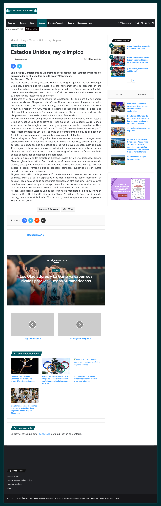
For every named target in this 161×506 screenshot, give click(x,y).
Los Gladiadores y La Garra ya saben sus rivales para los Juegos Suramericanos (56, 278)
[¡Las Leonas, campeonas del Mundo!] (118, 72)
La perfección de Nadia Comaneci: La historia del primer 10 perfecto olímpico (23, 378)
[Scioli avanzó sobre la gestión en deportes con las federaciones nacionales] (118, 107)
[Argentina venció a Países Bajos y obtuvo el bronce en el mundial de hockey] (118, 61)
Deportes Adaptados (56, 23)
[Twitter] (19, 66)
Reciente (142, 94)
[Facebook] (13, 66)
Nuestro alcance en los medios (19, 480)
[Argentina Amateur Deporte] (21, 11)
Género (32, 23)
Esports (71, 23)
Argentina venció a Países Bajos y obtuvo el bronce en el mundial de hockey (138, 59)
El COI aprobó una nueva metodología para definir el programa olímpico (85, 378)
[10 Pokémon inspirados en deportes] (118, 131)
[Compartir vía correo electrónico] (43, 220)
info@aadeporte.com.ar (80, 498)
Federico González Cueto (109, 498)
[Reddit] (36, 220)
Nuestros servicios (84, 23)
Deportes (11, 23)
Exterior (23, 23)
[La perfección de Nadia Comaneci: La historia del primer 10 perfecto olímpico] (24, 366)
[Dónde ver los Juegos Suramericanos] (118, 160)
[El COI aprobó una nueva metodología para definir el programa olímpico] (87, 366)
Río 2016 (22, 46)
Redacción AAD (21, 59)
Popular (118, 94)
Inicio (16, 40)
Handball (56, 270)
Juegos (42, 23)
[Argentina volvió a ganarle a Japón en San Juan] (118, 49)
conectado (44, 434)
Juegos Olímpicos (49, 209)
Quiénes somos (13, 476)
